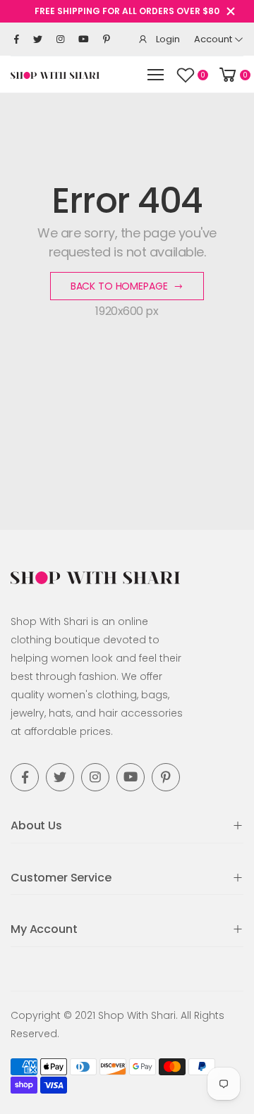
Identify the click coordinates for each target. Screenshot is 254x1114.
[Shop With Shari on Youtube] (83, 39)
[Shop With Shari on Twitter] (37, 39)
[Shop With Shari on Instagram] (60, 39)
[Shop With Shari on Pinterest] (106, 39)
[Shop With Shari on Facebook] (16, 39)
